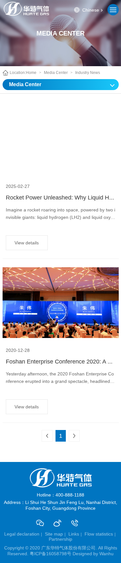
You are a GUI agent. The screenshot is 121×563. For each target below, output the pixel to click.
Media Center (56, 72)
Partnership (60, 539)
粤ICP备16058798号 (50, 553)
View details (27, 242)
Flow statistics (99, 534)
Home (31, 72)
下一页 (74, 436)
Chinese (90, 9)
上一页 (47, 436)
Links (73, 534)
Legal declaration (21, 534)
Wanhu (106, 553)
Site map (54, 534)
